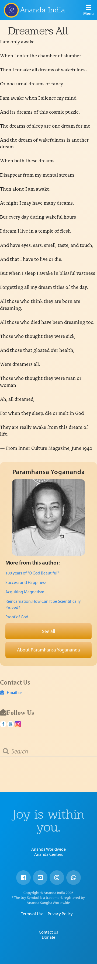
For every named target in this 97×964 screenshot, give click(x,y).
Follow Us (20, 712)
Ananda (11, 10)
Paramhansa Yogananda (48, 472)
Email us (13, 692)
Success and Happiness (25, 582)
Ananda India (42, 9)
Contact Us (48, 932)
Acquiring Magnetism (24, 591)
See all (48, 631)
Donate (48, 937)
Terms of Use (32, 913)
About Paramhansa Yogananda (48, 650)
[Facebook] (23, 877)
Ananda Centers (48, 854)
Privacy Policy (60, 913)
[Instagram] (57, 877)
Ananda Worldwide (48, 849)
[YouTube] (40, 877)
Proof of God (16, 616)
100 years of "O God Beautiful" (32, 573)
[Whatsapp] (73, 877)
